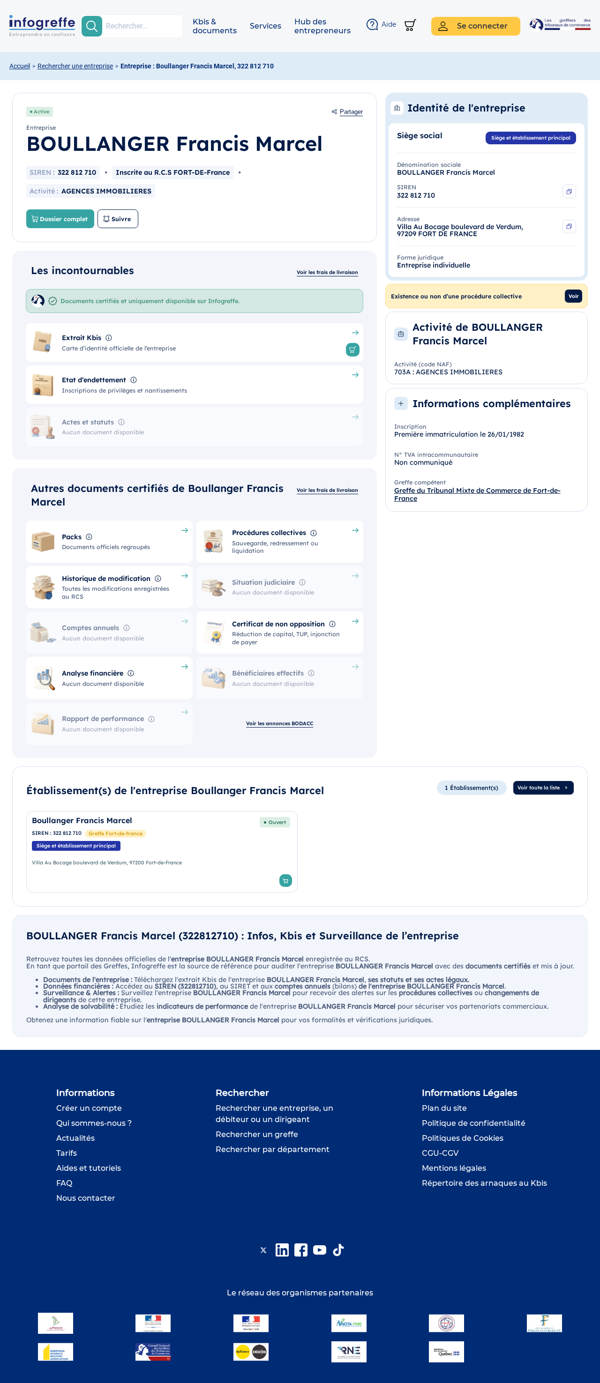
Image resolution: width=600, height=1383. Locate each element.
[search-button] (92, 26)
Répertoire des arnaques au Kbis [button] (484, 1183)
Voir (574, 296)
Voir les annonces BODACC (279, 723)
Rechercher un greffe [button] (257, 1134)
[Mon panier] (410, 26)
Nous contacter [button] (85, 1198)
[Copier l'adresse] (569, 226)
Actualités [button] (75, 1138)
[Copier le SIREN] (569, 191)
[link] (162, 851)
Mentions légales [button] (454, 1168)
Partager (351, 112)
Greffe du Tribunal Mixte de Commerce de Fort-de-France (477, 494)
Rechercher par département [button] (273, 1149)
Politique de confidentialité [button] (473, 1123)
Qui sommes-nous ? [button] (94, 1123)
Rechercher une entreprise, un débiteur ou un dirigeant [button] (274, 1114)
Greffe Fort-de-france (115, 833)
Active (41, 111)
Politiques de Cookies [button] (462, 1138)
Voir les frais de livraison (327, 272)
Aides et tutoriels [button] (88, 1168)
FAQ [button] (64, 1183)
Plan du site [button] (444, 1108)
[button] (215, 26)
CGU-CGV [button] (440, 1153)
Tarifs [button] (66, 1153)
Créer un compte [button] (89, 1108)
